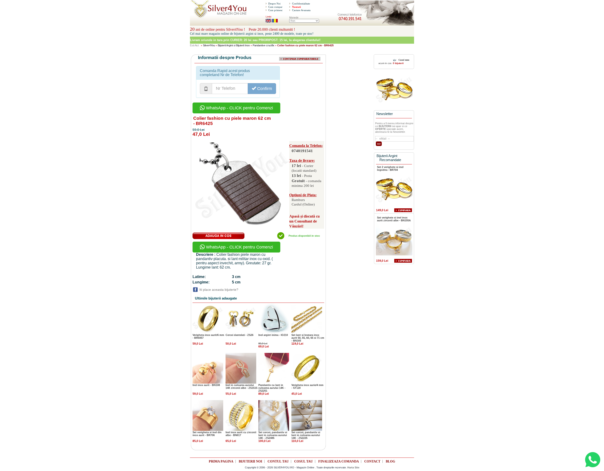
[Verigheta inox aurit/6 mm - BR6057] (208, 318)
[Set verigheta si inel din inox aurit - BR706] (208, 415)
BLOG (390, 461)
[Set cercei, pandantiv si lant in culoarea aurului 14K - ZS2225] (306, 415)
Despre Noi (274, 3)
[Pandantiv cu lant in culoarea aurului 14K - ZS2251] (273, 368)
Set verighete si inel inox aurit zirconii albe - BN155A (394, 219)
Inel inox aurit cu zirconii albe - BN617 (241, 434)
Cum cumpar (275, 6)
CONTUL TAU (278, 461)
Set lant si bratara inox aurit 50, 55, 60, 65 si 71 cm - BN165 (307, 338)
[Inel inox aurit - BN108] (208, 368)
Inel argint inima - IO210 (273, 335)
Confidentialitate (301, 3)
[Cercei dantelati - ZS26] (241, 318)
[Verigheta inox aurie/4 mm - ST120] (306, 368)
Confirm (264, 88)
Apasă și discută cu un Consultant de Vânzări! (304, 221)
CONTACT (372, 461)
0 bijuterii (398, 63)
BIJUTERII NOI (250, 461)
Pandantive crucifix (263, 45)
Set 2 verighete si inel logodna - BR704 (390, 168)
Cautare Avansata (301, 10)
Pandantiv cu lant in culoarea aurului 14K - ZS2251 (271, 388)
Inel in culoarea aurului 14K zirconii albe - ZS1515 (241, 386)
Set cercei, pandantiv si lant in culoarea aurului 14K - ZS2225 (305, 435)
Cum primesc (275, 10)
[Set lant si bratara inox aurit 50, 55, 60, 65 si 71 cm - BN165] (306, 318)
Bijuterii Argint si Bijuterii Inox (234, 45)
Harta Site (353, 467)
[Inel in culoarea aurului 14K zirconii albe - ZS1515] (241, 368)
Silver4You (209, 45)
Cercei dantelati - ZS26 (239, 335)
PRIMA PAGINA (221, 461)
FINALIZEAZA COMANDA (338, 461)
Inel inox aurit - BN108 (206, 385)
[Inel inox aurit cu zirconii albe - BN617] (241, 415)
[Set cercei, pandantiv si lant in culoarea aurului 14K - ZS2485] (273, 415)
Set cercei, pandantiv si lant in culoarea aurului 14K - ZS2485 (272, 435)
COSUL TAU (303, 461)
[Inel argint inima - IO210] (273, 318)
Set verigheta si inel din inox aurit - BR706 (207, 434)
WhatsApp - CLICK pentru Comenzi (239, 108)
